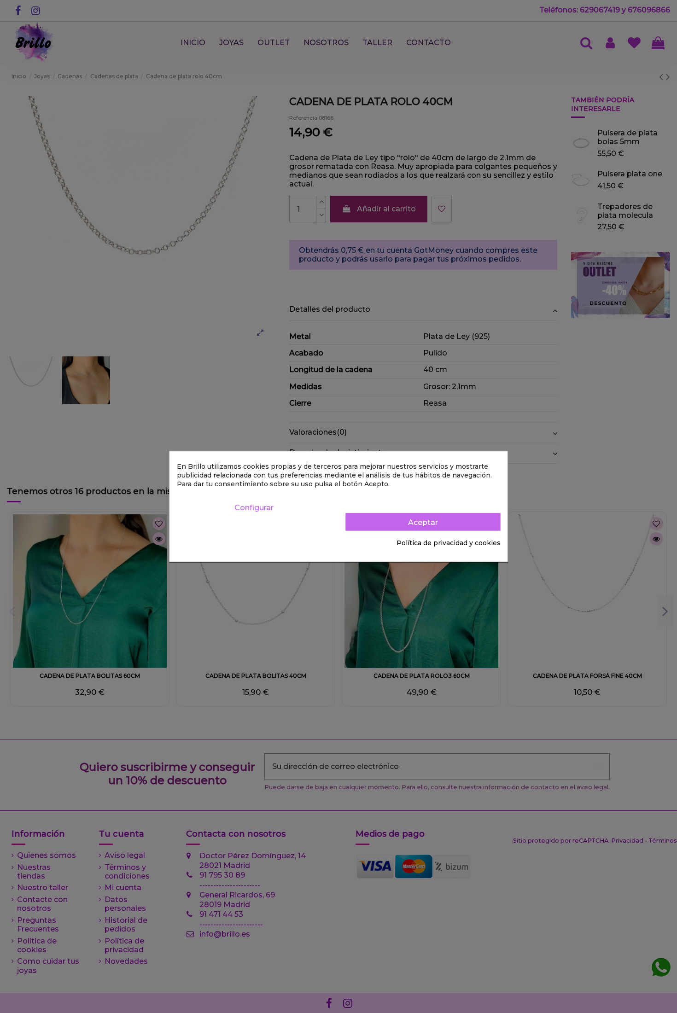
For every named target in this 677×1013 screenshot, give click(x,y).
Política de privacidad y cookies (449, 543)
